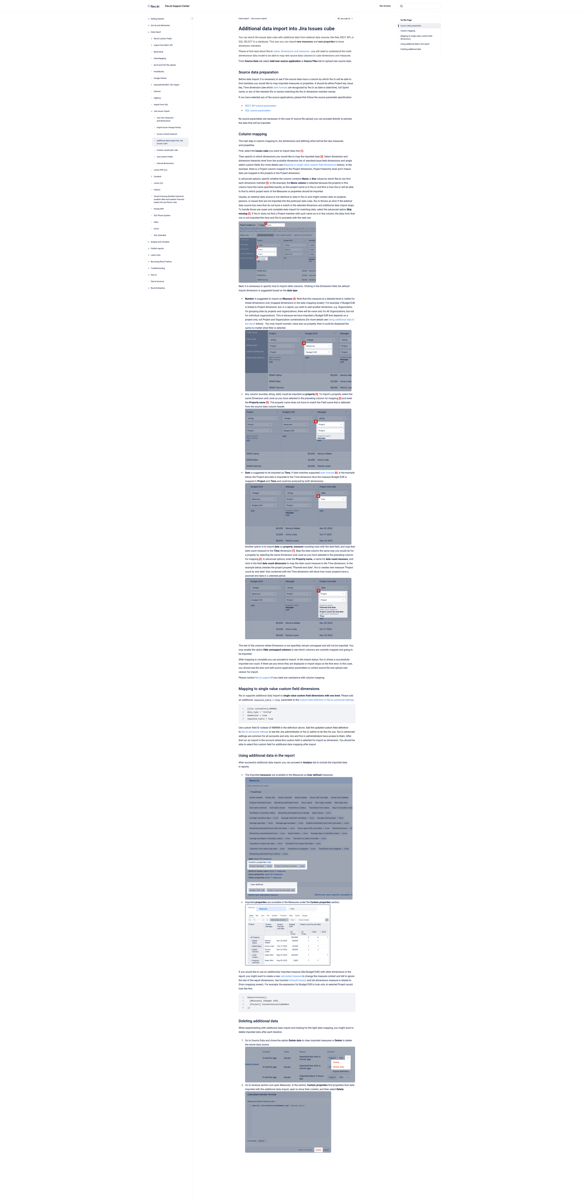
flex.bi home (385, 6)
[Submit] (401, 6)
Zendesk (157, 176)
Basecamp (158, 52)
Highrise (157, 98)
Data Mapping (160, 58)
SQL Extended (160, 235)
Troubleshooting (158, 268)
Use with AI (345, 18)
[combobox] (419, 6)
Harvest (157, 91)
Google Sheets (160, 78)
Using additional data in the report (415, 44)
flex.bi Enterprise (158, 288)
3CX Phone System (162, 215)
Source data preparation (411, 26)
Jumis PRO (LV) (160, 170)
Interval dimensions (165, 163)
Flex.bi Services (157, 281)
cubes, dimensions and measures (291, 51)
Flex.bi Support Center (177, 6)
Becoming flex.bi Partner (161, 262)
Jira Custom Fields (165, 157)
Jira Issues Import (162, 111)
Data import (156, 32)
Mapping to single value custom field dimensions (416, 37)
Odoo (156, 222)
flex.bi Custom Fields (163, 39)
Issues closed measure (167, 134)
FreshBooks (159, 72)
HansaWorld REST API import (166, 85)
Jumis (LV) (158, 183)
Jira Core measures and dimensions (165, 119)
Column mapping (408, 31)
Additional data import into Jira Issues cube (170, 142)
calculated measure (291, 976)
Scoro (156, 229)
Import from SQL (161, 105)
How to (154, 275)
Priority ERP (159, 209)
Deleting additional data (411, 49)
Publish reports (157, 248)
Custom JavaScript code (167, 150)
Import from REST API (163, 45)
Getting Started (157, 19)
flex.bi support (263, 677)
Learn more (156, 255)
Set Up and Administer (160, 25)
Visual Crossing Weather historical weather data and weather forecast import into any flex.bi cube (169, 199)
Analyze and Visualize (160, 242)
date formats (280, 87)
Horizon (157, 190)
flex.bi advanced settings (254, 731)
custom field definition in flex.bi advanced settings (327, 699)
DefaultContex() (297, 980)
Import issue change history (169, 127)
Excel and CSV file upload (165, 65)
